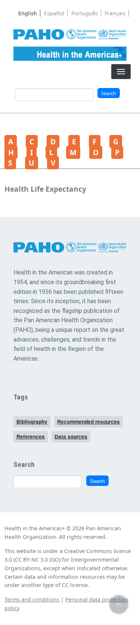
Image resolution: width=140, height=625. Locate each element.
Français (115, 13)
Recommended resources (88, 421)
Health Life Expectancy (45, 189)
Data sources (71, 436)
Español (54, 13)
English (27, 13)
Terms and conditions (31, 599)
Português (84, 13)
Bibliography (31, 421)
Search (108, 93)
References (30, 436)
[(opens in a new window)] (70, 35)
